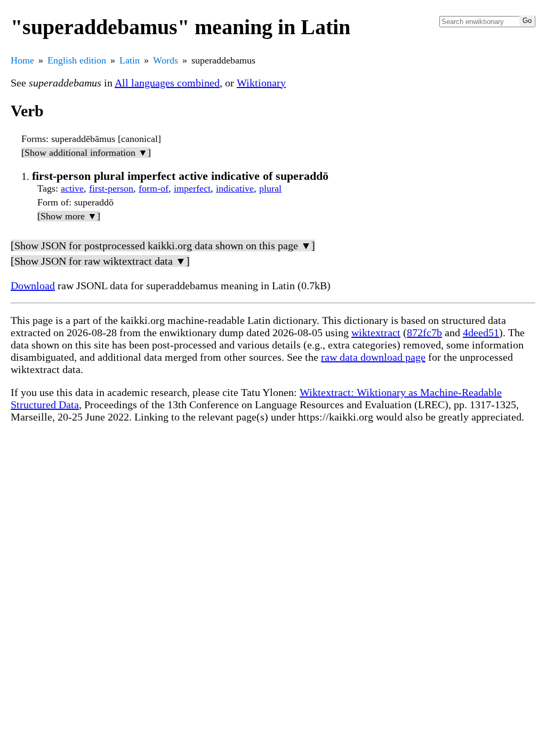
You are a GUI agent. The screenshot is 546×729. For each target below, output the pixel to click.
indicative (235, 188)
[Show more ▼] (68, 216)
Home (22, 60)
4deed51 (481, 332)
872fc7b (424, 332)
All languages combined (167, 83)
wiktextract (375, 332)
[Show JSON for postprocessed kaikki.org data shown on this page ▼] (163, 245)
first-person (111, 188)
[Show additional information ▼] (86, 152)
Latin (129, 60)
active (72, 188)
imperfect (192, 188)
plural (270, 188)
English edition (76, 60)
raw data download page (373, 357)
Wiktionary (261, 83)
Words (165, 60)
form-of (153, 188)
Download (33, 285)
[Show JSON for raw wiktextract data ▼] (100, 261)
